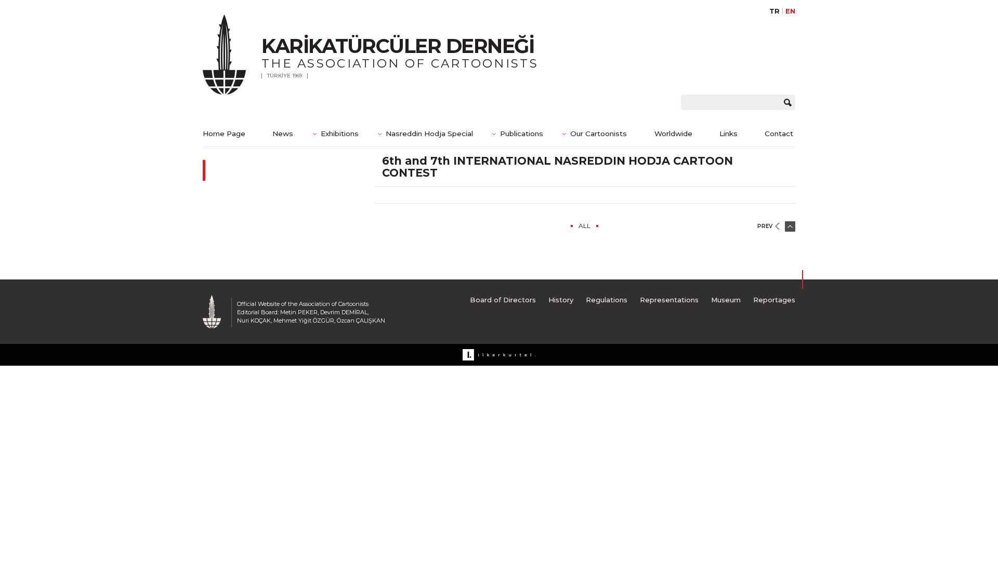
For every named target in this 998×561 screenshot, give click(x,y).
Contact (779, 133)
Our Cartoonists (598, 133)
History (560, 300)
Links (728, 133)
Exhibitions (340, 133)
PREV (764, 226)
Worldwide (673, 133)
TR (774, 11)
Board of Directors (503, 300)
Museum (726, 300)
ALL (584, 226)
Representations (669, 300)
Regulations (606, 300)
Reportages (774, 300)
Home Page (224, 133)
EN (790, 11)
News (282, 133)
